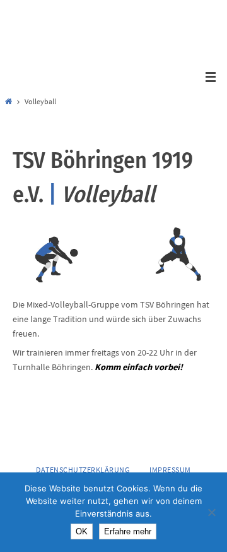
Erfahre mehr (127, 531)
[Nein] (211, 512)
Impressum (170, 469)
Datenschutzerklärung (82, 469)
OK (82, 531)
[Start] (8, 101)
